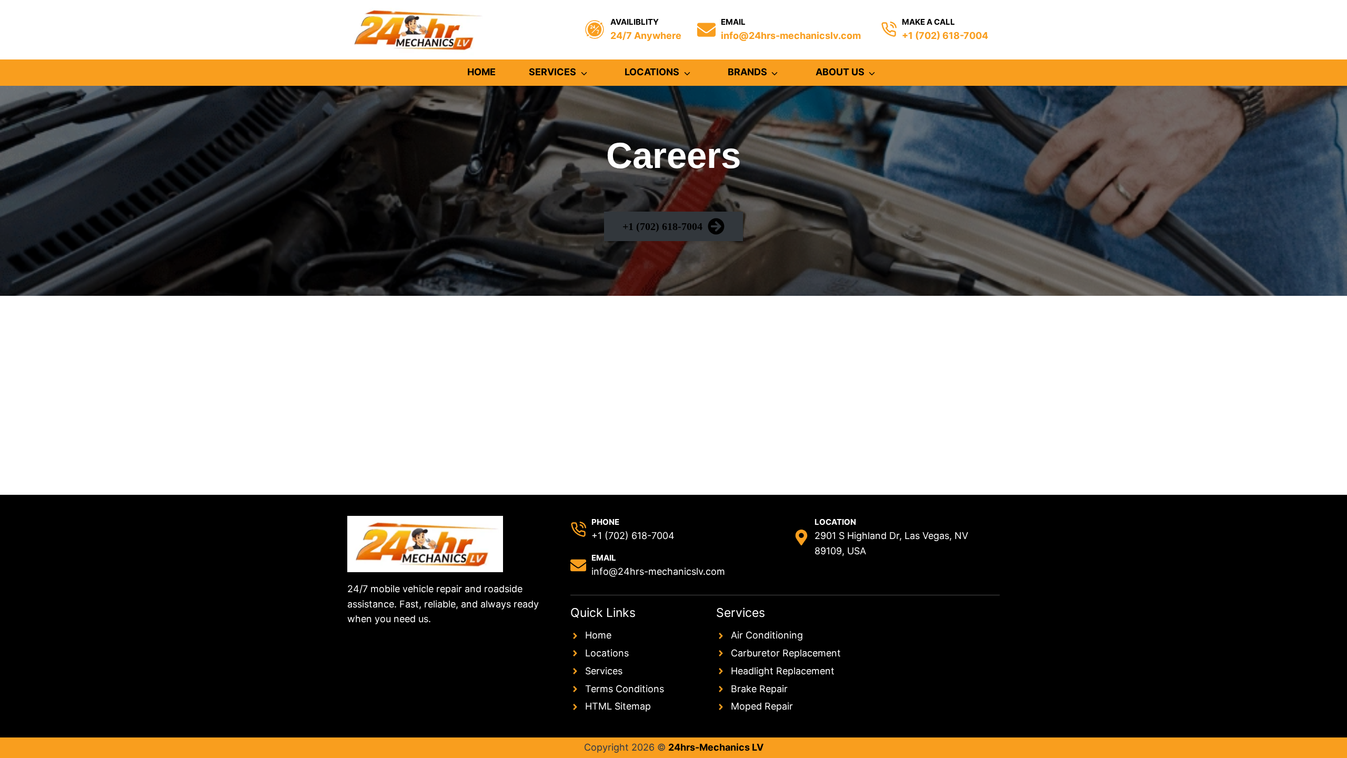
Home (481, 71)
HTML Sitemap (618, 706)
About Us (840, 71)
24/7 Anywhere (645, 35)
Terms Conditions (624, 688)
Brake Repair (759, 688)
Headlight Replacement (783, 670)
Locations (652, 71)
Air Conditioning (767, 635)
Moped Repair (762, 706)
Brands (747, 71)
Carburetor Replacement (786, 653)
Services (552, 71)
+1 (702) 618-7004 (945, 35)
